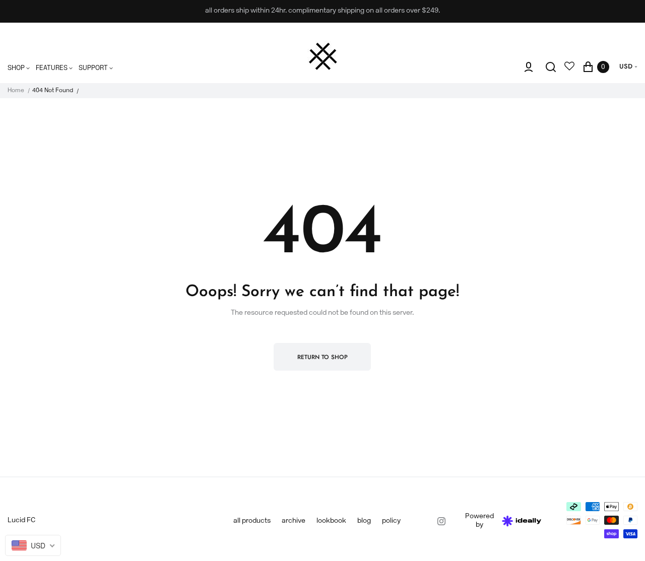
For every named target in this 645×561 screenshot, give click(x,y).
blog (364, 521)
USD (625, 66)
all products (252, 521)
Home (16, 91)
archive (293, 521)
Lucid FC (21, 520)
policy (391, 521)
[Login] (529, 67)
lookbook (331, 521)
